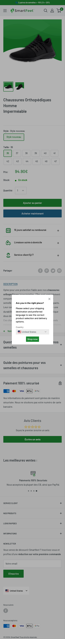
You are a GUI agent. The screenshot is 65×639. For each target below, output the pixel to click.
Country (20, 327)
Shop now (32, 339)
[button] (49, 299)
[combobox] (27, 332)
